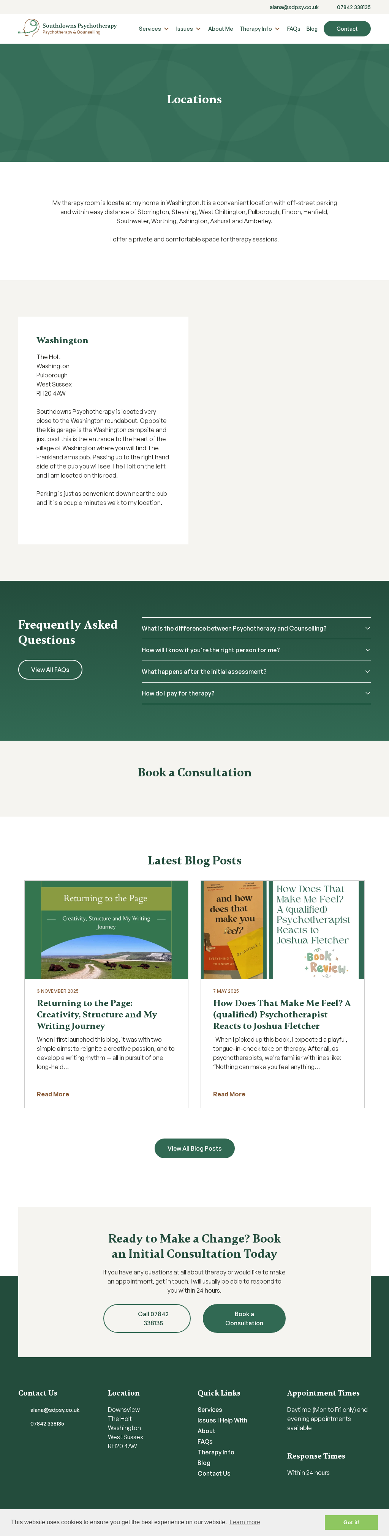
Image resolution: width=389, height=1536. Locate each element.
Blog (312, 28)
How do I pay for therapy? (178, 693)
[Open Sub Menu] (165, 29)
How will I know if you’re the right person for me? (211, 650)
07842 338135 (354, 7)
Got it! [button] (351, 1522)
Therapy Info (255, 28)
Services (150, 28)
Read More (53, 1094)
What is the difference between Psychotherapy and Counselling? (234, 628)
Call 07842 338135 (153, 1318)
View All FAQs (50, 669)
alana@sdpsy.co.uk (294, 7)
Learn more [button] (244, 1522)
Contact (347, 28)
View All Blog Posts (195, 1148)
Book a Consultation (244, 1318)
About (206, 1431)
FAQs (293, 28)
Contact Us (214, 1473)
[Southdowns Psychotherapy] (67, 29)
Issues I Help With (222, 1420)
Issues (184, 28)
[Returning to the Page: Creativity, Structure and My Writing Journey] (106, 930)
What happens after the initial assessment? (204, 671)
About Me (220, 28)
